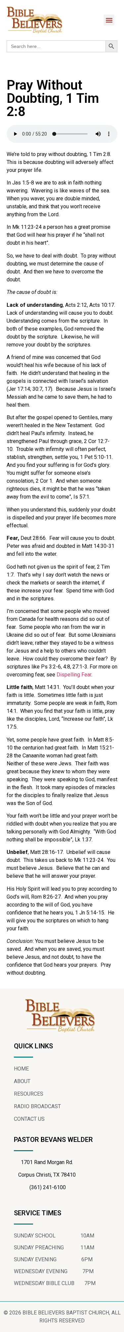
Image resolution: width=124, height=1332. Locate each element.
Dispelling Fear (74, 674)
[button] (108, 20)
